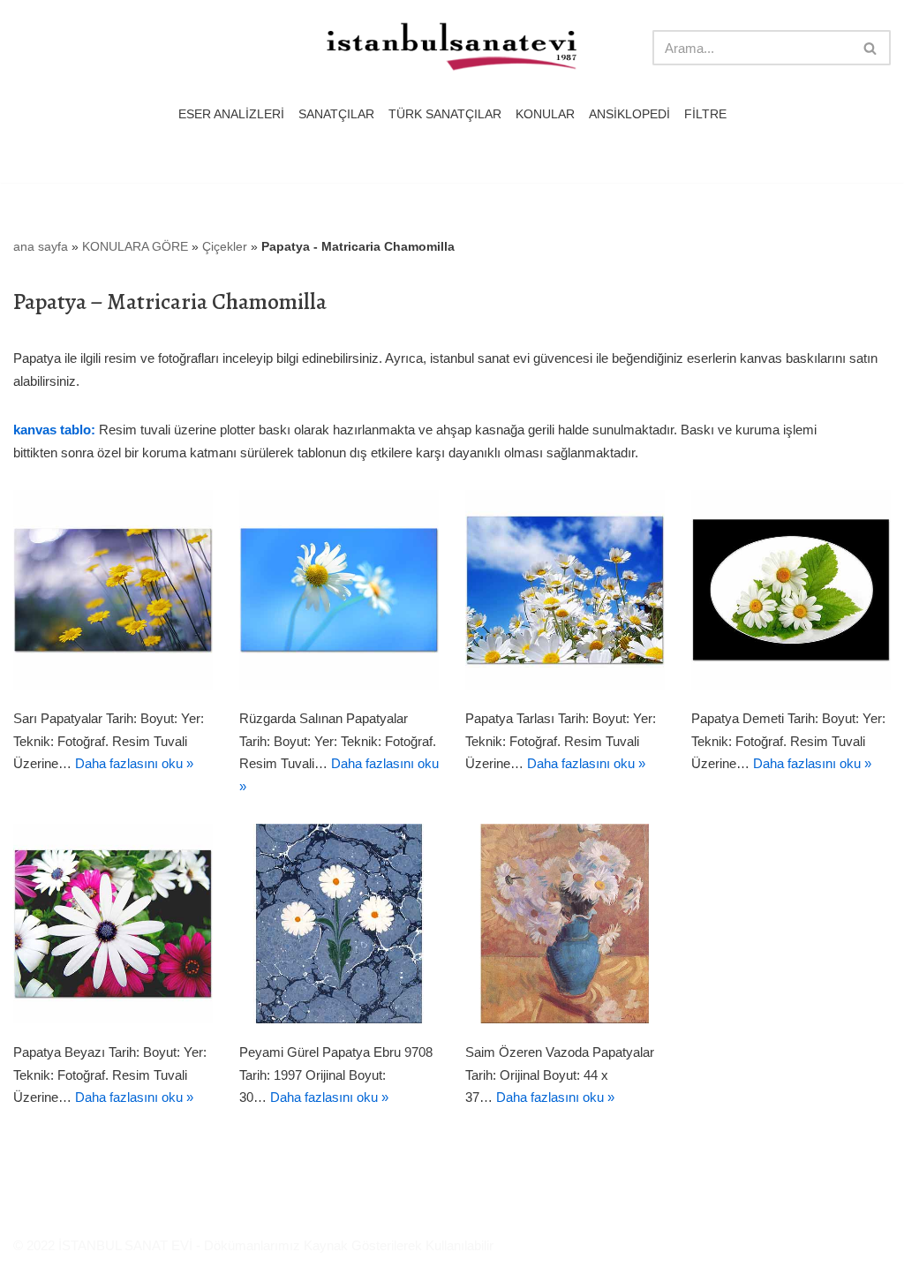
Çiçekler (224, 246)
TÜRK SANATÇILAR (444, 114)
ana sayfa (40, 246)
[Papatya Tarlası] (565, 590)
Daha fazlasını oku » (134, 763)
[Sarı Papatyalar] (113, 590)
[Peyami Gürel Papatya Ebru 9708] (339, 923)
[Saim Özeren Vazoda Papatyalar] (565, 923)
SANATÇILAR (336, 114)
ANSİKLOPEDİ (629, 114)
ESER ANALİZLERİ (231, 114)
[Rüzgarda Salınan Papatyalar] (339, 590)
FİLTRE (705, 114)
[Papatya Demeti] (791, 590)
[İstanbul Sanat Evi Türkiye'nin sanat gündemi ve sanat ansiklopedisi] (452, 48)
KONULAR (545, 114)
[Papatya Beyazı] (113, 923)
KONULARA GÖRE (135, 246)
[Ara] (871, 47)
